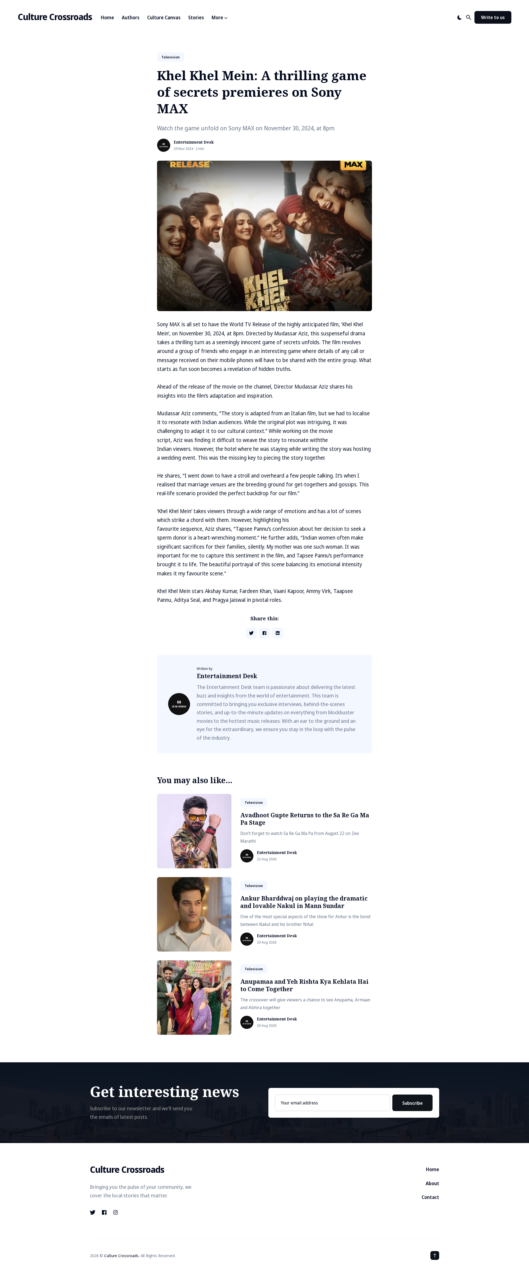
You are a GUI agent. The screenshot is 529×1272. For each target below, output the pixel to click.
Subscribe (412, 1103)
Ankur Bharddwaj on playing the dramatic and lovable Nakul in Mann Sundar (304, 902)
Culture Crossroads (55, 17)
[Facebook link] (104, 1212)
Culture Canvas (163, 17)
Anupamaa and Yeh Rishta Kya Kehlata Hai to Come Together (304, 985)
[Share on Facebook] (264, 632)
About (432, 1183)
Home (107, 17)
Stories (196, 17)
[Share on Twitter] (251, 632)
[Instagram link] (115, 1212)
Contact (430, 1197)
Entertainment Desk (194, 142)
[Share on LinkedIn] (277, 632)
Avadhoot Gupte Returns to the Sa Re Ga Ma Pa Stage (304, 818)
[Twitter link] (93, 1212)
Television (170, 57)
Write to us (493, 17)
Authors (130, 17)
